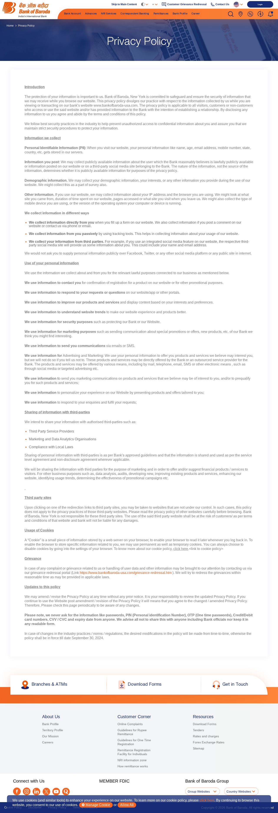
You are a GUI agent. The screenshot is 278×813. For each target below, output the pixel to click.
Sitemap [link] (198, 748)
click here (207, 800)
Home (10, 25)
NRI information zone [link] (132, 760)
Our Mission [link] (50, 736)
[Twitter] (46, 791)
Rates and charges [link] (206, 736)
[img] (29, 9)
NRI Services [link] (108, 14)
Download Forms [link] (204, 724)
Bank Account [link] (72, 14)
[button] (230, 14)
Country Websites (239, 791)
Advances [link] (91, 14)
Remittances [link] (161, 14)
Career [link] (196, 14)
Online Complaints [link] (130, 724)
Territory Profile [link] (52, 730)
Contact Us (222, 4)
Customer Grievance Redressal (187, 4)
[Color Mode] (144, 4)
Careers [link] (47, 742)
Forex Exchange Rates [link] (208, 742)
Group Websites (199, 791)
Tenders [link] (198, 730)
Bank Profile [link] (180, 14)
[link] (29, 9)
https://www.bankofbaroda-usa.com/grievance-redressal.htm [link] (126, 573)
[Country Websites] (238, 4)
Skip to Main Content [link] (124, 4)
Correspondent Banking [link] (135, 14)
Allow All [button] (127, 805)
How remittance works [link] (132, 766)
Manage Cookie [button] (97, 805)
